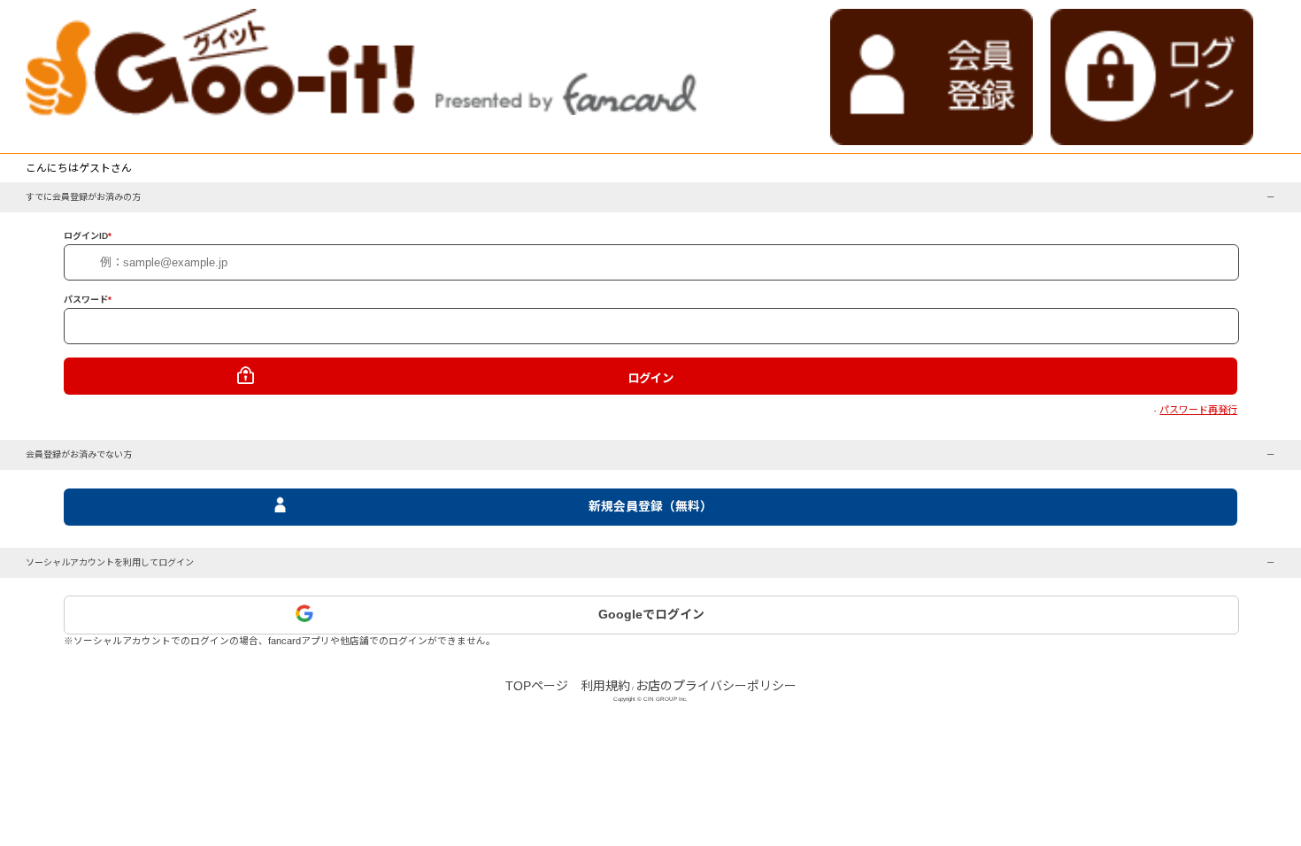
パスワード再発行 (1198, 409)
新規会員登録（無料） (650, 506)
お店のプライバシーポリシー (716, 686)
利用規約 (605, 686)
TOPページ (536, 686)
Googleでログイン (651, 614)
